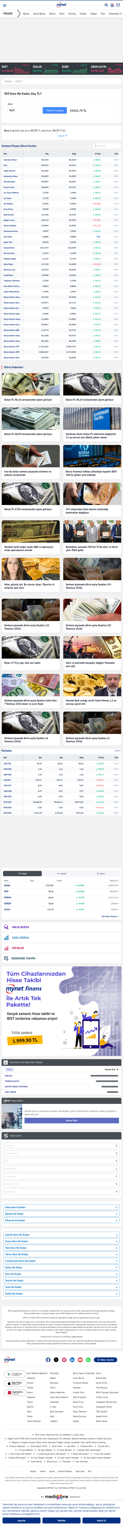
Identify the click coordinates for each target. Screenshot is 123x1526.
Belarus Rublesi (10, 225)
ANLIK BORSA (20, 927)
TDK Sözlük (101, 1411)
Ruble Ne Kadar (14, 1293)
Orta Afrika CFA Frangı (12, 286)
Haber (93, 13)
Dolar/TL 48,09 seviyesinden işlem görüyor (28, 434)
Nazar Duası (101, 1421)
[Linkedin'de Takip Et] (72, 1359)
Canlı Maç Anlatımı (59, 1397)
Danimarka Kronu (11, 231)
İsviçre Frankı (9, 187)
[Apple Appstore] (15, 1383)
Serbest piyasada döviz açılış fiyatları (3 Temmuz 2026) (88, 739)
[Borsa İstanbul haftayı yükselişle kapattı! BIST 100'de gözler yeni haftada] (92, 456)
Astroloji (54, 1382)
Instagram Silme (104, 1406)
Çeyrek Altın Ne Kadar (17, 1234)
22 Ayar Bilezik (64, 1450)
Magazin (31, 1397)
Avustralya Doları (11, 176)
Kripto (83, 13)
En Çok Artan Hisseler (68, 1457)
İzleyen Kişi (110, 1069)
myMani (54, 1421)
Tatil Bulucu (102, 1387)
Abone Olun (72, 1120)
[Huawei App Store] (15, 1392)
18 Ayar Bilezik (45, 1450)
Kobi (52, 1416)
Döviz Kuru (52, 1461)
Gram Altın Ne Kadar (16, 1241)
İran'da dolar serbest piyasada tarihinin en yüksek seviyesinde (27, 473)
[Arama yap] (106, 5)
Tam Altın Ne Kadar (16, 1247)
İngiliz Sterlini (9, 171)
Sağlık (53, 1378)
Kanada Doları (9, 182)
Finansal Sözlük (80, 1382)
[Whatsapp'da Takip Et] (88, 1359)
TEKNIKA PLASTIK (12, 1081)
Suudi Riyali (8, 275)
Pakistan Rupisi (10, 259)
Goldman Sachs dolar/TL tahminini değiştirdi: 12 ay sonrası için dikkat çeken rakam (91, 435)
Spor (29, 1411)
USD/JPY (7, 780)
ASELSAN (8, 1075)
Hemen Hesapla (55, 110)
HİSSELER (18, 948)
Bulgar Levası (9, 220)
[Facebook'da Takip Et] (48, 1359)
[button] (4, 5)
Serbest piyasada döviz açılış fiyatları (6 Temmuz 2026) (26, 739)
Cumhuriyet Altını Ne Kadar (20, 1260)
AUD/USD (8, 791)
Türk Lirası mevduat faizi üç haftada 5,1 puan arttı (59, 1434)
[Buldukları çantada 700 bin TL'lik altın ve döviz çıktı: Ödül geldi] (92, 531)
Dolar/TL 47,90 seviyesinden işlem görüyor (28, 509)
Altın (61, 13)
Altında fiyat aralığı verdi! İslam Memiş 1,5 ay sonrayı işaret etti (91, 702)
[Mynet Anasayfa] (61, 4)
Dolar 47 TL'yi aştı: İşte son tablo (22, 662)
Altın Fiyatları (79, 1397)
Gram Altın (57, 1446)
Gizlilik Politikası (65, 1471)
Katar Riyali (8, 264)
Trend (30, 1402)
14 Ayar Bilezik (25, 1450)
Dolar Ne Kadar (13, 1267)
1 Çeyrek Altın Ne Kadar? (88, 1450)
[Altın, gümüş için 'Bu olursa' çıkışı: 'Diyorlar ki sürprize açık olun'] (31, 569)
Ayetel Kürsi (102, 1416)
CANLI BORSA (20, 937)
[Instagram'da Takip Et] (64, 1359)
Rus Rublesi (8, 204)
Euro (5, 165)
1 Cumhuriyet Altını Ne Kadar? (51, 1453)
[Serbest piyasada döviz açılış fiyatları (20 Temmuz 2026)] (92, 610)
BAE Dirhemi (9, 215)
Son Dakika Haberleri (37, 1373)
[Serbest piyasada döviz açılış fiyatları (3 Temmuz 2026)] (92, 723)
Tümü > (118, 750)
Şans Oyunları (57, 1411)
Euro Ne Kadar (13, 1273)
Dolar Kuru (78, 1402)
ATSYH (7, 909)
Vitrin (52, 1387)
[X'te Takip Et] (56, 1359)
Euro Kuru (78, 1406)
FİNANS (8, 13)
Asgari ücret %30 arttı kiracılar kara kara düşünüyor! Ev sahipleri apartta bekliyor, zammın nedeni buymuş (59, 1438)
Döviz (52, 13)
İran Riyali (8, 237)
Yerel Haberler (34, 1421)
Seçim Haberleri (57, 1392)
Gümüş (72, 13)
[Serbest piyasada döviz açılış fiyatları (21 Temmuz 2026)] (31, 610)
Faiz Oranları (82, 1461)
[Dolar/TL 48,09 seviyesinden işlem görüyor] (31, 418)
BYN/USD (8, 807)
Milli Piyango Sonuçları (107, 1392)
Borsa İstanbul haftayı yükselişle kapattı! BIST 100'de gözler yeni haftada (91, 473)
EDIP (6, 891)
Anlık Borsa (39, 13)
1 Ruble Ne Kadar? (17, 1457)
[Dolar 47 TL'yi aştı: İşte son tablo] (31, 647)
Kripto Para (78, 1392)
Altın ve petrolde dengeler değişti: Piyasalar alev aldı (90, 664)
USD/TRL (7, 764)
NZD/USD (8, 796)
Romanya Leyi (9, 270)
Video (30, 1416)
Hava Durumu (79, 1416)
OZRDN (7, 903)
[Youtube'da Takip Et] (80, 1359)
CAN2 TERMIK (10, 1092)
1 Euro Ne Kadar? (102, 1453)
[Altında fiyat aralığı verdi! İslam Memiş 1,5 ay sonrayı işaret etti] (92, 685)
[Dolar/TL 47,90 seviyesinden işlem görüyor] (31, 494)
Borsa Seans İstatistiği (84, 1373)
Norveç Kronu (9, 253)
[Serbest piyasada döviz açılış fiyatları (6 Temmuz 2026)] (31, 723)
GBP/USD (7, 775)
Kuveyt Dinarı (9, 248)
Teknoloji (54, 1373)
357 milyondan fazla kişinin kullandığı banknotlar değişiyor (87, 511)
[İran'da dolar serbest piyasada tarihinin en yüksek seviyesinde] (31, 456)
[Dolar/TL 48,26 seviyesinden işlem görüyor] (31, 384)
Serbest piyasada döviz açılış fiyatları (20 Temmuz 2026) (88, 627)
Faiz (103, 13)
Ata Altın (71, 1446)
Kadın (30, 1392)
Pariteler (7, 750)
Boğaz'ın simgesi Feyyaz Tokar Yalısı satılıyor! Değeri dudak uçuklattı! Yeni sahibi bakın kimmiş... (59, 1442)
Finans (30, 1382)
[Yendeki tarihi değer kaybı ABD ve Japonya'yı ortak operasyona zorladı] (31, 531)
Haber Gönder (107, 1359)
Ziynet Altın (103, 1446)
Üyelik (52, 1471)
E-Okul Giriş (102, 1397)
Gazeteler (54, 1402)
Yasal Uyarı (80, 1471)
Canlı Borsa (78, 1378)
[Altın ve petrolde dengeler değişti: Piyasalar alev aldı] (92, 647)
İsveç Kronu (8, 209)
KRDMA (7, 897)
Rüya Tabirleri (80, 1411)
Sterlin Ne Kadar (14, 1280)
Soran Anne (101, 1382)
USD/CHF (7, 785)
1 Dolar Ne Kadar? (80, 1453)
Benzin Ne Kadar (14, 1213)
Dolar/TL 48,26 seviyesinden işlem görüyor (28, 399)
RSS (89, 1471)
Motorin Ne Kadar (15, 1220)
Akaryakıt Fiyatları (15, 1207)
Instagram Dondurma (106, 1402)
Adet (10, 104)
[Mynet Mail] (118, 5)
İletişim (33, 1471)
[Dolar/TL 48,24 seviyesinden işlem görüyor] (92, 384)
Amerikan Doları (10, 160)
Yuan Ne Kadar (13, 1287)
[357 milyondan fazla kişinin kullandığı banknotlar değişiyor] (92, 494)
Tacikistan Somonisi (12, 281)
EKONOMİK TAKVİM (23, 958)
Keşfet (76, 1421)
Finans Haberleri (18, 1446)
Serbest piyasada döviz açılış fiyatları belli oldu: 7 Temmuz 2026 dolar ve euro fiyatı (30, 702)
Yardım (43, 1471)
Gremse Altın (87, 1446)
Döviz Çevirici (16, 1136)
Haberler (31, 1378)
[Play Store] (15, 1374)
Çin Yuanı (7, 198)
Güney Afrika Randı (11, 292)
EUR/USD (7, 769)
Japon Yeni (8, 242)
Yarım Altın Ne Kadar (16, 1254)
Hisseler (77, 1387)
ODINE (7, 885)
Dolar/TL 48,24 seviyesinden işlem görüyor (90, 399)
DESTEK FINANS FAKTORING (16, 1086)
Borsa (26, 13)
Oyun (98, 1373)
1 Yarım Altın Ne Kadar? (20, 1453)
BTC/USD (7, 802)
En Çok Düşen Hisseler (42, 1457)
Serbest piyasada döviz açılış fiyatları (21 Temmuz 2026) (26, 627)
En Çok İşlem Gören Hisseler (97, 1457)
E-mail (53, 1406)
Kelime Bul (101, 1378)
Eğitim (30, 1406)
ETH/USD (7, 813)
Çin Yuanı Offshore (11, 193)
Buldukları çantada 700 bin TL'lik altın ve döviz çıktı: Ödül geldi (92, 548)
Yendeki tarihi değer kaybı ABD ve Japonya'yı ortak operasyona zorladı (28, 548)
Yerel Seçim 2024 (38, 1446)
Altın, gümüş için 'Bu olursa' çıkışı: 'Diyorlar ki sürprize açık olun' (29, 586)
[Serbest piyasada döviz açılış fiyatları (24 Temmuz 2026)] (92, 569)
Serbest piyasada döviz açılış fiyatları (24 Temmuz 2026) (88, 586)
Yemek (30, 1387)
